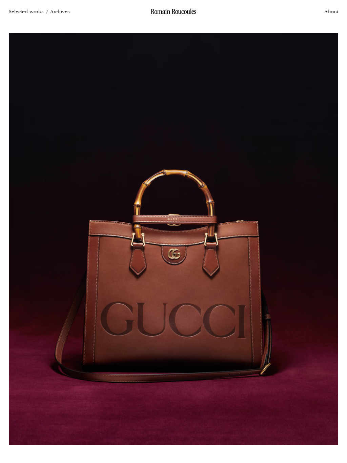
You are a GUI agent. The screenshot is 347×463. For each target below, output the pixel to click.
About (331, 11)
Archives (59, 11)
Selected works (26, 11)
